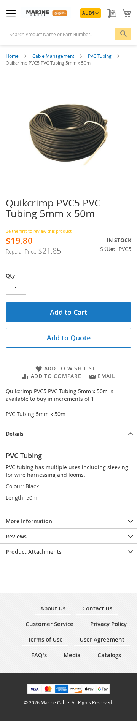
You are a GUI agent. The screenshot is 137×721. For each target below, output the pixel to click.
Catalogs (109, 655)
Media (72, 655)
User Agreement (102, 639)
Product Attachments (34, 551)
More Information (29, 521)
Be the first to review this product (39, 231)
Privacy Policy (108, 624)
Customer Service (49, 624)
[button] (90, 13)
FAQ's (39, 655)
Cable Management (53, 56)
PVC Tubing (100, 56)
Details (15, 433)
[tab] (68, 433)
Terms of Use (45, 639)
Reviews (16, 536)
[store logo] (46, 12)
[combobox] (68, 34)
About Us (52, 608)
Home (13, 56)
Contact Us (97, 608)
